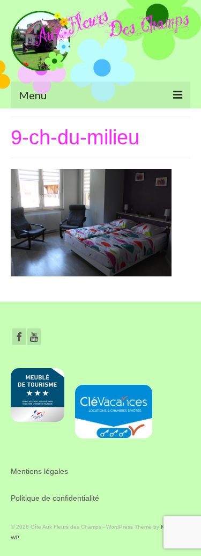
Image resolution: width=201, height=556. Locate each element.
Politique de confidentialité (55, 498)
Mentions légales (39, 471)
